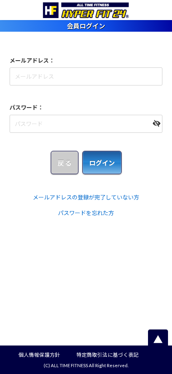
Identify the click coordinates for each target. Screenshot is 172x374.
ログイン (102, 163)
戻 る (65, 163)
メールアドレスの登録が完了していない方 (86, 197)
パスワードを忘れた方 (86, 212)
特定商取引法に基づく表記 (107, 355)
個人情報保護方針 (39, 355)
